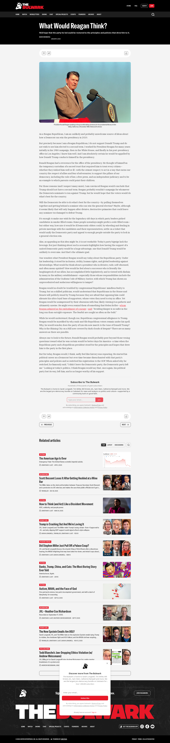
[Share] (126, 53)
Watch (24, 14)
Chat (51, 14)
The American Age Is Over (52, 458)
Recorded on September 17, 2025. (51, 615)
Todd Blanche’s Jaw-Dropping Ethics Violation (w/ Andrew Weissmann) (65, 654)
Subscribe (85, 698)
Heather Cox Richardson (62, 618)
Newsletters (34, 14)
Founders (82, 14)
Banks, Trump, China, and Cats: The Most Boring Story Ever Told (68, 568)
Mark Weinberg (44, 37)
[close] (107, 663)
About (99, 14)
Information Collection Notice (84, 706)
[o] (117, 482)
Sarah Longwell (47, 533)
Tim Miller (45, 491)
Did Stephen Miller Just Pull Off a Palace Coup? (64, 545)
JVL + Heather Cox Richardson (55, 611)
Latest (109, 445)
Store (129, 6)
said (90, 309)
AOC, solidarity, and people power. (51, 507)
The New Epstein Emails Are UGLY (57, 631)
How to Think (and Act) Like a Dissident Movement (66, 504)
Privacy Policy (102, 706)
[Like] (44, 53)
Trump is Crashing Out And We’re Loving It (61, 524)
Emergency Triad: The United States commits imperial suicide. (61, 462)
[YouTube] (152, 726)
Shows (44, 14)
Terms (140, 739)
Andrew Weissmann (48, 665)
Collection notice (148, 739)
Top (103, 445)
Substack (64, 739)
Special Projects (62, 14)
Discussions (119, 445)
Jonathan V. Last (47, 465)
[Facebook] (147, 726)
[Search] (153, 14)
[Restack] (49, 53)
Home (17, 14)
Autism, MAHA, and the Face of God (58, 589)
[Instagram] (142, 726)
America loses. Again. (46, 573)
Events (73, 14)
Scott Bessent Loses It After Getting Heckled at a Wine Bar (68, 480)
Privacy (134, 739)
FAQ (136, 6)
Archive (91, 14)
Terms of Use (96, 703)
